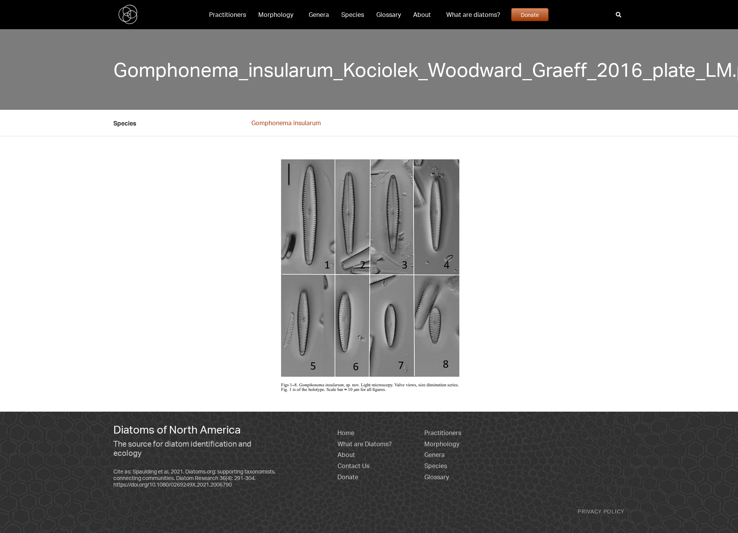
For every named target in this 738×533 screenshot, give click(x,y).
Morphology (275, 14)
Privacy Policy (601, 511)
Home (345, 433)
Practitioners (227, 14)
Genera (319, 14)
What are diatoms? (473, 14)
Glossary (388, 14)
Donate (530, 14)
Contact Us (353, 466)
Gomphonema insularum (286, 123)
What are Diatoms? (364, 444)
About (422, 14)
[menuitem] (227, 14)
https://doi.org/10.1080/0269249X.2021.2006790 (172, 484)
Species (352, 14)
